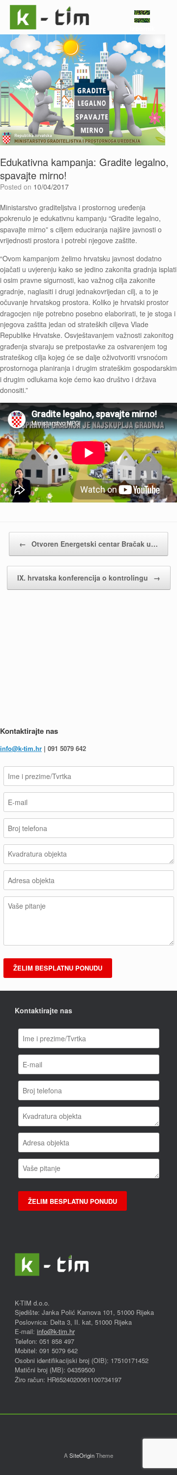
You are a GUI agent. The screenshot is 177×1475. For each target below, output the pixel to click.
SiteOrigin (81, 1455)
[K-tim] (49, 17)
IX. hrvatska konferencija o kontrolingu (88, 578)
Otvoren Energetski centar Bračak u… (88, 544)
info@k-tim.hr (21, 748)
